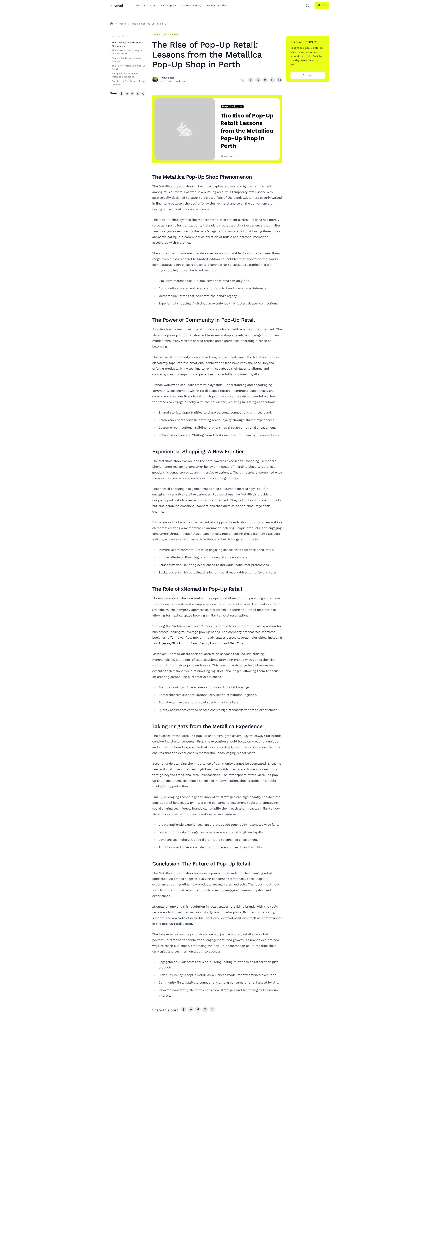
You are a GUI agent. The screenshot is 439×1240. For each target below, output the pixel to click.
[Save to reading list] (143, 94)
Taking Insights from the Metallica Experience (125, 75)
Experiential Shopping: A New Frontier (127, 60)
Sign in (321, 5)
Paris (194, 643)
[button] (307, 5)
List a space (168, 5)
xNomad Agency (191, 5)
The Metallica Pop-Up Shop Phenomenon (126, 44)
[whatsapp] (138, 94)
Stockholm (180, 643)
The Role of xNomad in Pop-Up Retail (128, 67)
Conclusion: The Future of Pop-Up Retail (129, 83)
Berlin (203, 643)
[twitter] (132, 94)
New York (237, 643)
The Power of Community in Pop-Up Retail (127, 52)
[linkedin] (127, 94)
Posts (122, 23)
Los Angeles (161, 643)
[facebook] (121, 94)
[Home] (111, 23)
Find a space (143, 5)
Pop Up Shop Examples (166, 34)
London (215, 643)
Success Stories (217, 5)
